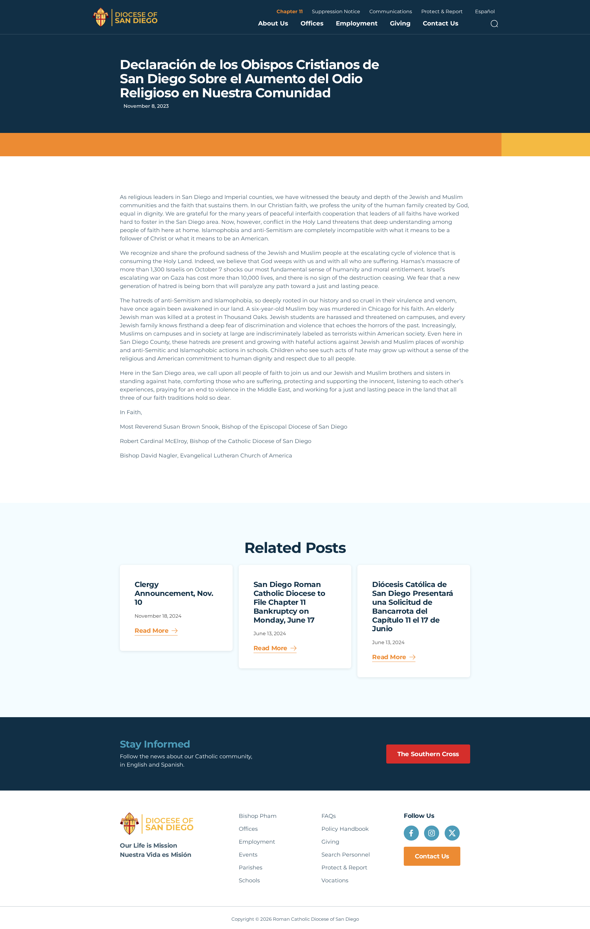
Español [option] (485, 11)
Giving (400, 23)
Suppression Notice (336, 11)
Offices (312, 23)
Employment (357, 23)
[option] (485, 12)
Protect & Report (442, 11)
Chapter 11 (290, 11)
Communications (390, 11)
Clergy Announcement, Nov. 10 (174, 593)
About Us (273, 23)
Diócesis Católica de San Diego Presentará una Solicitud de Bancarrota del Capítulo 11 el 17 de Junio (412, 606)
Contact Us (440, 23)
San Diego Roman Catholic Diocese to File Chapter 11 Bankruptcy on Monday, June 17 (289, 602)
